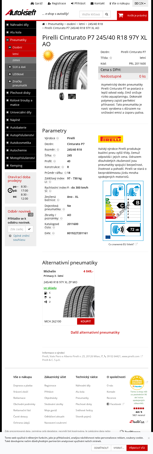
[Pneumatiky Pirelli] (123, 139)
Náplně (15, 120)
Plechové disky (20, 93)
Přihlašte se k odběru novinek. (19, 220)
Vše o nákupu (22, 377)
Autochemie (18, 150)
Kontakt (111, 391)
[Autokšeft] (43, 24)
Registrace (50, 385)
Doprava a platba (22, 385)
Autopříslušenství (22, 135)
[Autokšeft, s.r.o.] (20, 12)
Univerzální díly (20, 112)
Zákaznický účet (55, 377)
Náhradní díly (19, 25)
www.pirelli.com (130, 356)
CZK (141, 3)
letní (16, 54)
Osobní (17, 47)
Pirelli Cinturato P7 (133, 52)
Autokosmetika (20, 143)
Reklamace (19, 397)
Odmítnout (101, 448)
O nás (110, 385)
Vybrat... (119, 448)
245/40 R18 (74, 149)
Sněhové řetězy (84, 410)
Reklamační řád (21, 410)
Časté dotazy (20, 416)
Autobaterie (18, 127)
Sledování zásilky (53, 404)
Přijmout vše (137, 448)
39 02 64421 (114, 356)
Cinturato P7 (75, 144)
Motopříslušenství (22, 158)
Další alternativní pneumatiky (95, 332)
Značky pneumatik (20, 83)
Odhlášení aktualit (54, 416)
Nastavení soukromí (55, 422)
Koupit (86, 321)
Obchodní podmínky (24, 404)
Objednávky (50, 397)
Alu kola (15, 32)
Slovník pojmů (83, 416)
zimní (16, 60)
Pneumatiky (18, 40)
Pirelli (71, 138)
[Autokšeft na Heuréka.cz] (138, 382)
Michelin (53, 273)
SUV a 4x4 (19, 67)
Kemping (16, 165)
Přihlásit (48, 391)
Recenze (111, 397)
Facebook (115, 404)
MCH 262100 (52, 321)
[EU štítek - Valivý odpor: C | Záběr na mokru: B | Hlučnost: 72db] (123, 211)
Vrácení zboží (20, 391)
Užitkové (18, 74)
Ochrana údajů (21, 422)
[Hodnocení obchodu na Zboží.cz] (138, 421)
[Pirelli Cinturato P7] (67, 69)
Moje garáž (50, 410)
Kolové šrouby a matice (21, 102)
